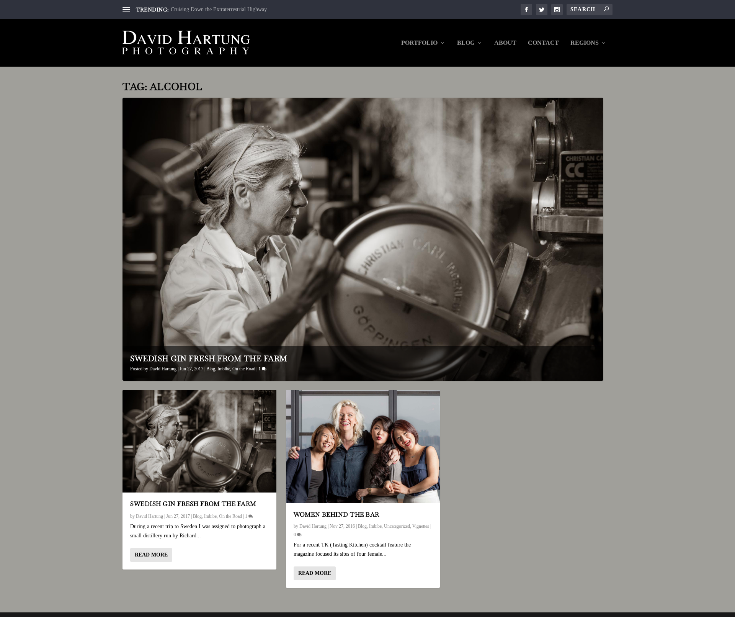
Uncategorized (397, 526)
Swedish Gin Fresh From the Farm (208, 358)
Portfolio (419, 43)
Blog (466, 43)
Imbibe (223, 369)
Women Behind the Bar (336, 515)
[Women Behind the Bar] (363, 446)
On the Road (243, 369)
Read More (151, 555)
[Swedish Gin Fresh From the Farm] (199, 441)
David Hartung (162, 369)
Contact (543, 43)
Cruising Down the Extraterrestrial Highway (219, 9)
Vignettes (420, 526)
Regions (584, 43)
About (505, 43)
